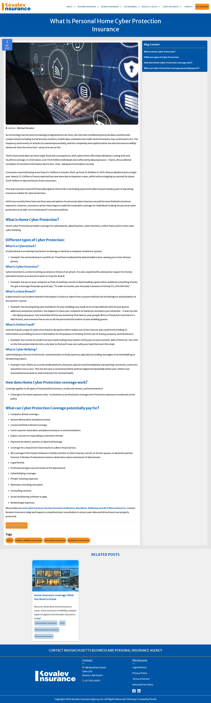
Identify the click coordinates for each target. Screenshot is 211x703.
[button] (70, 6)
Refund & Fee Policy (142, 684)
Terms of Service (141, 678)
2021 (9, 540)
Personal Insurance (55, 540)
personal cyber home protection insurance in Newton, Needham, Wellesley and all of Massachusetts (72, 508)
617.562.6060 (202, 7)
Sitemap (131, 699)
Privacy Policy (139, 673)
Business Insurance (79, 540)
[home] (17, 6)
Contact (188, 7)
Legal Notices (139, 667)
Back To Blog (16, 525)
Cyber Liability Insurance (28, 540)
